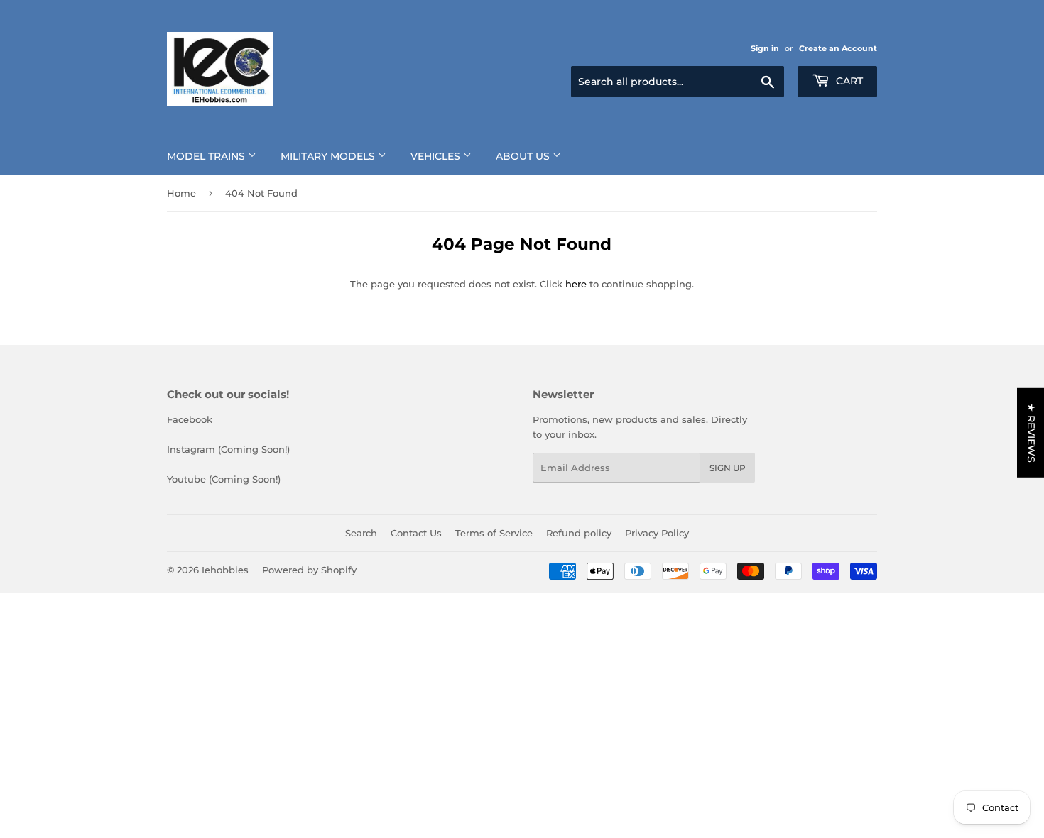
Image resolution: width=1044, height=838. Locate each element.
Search (361, 533)
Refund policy (578, 533)
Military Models (329, 156)
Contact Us (416, 533)
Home (181, 193)
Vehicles (436, 156)
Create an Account (838, 48)
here (576, 284)
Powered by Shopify (309, 569)
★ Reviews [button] (1031, 432)
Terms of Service (494, 533)
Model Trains (207, 156)
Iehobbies (225, 569)
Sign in (765, 48)
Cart (848, 81)
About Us (524, 156)
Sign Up (727, 468)
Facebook (189, 419)
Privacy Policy (657, 533)
